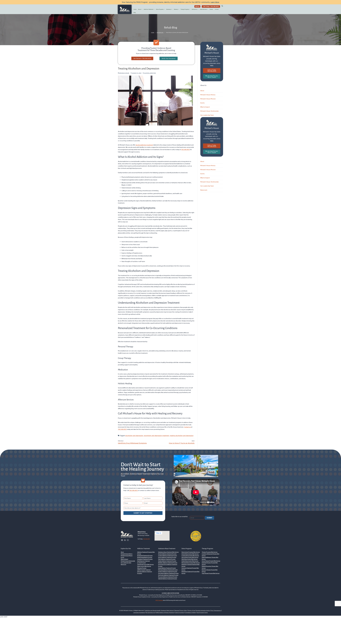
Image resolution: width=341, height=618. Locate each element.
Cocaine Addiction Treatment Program (167, 555)
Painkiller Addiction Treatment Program (167, 562)
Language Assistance (139, 612)
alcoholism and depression (134, 435)
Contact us (187, 427)
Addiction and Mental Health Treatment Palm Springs (159, 610)
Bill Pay (197, 6)
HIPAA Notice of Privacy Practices (165, 612)
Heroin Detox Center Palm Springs (190, 557)
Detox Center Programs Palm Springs (191, 552)
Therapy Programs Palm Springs (209, 552)
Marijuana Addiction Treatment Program (168, 570)
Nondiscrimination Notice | (203, 610)
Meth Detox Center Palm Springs (189, 559)
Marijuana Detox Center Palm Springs (191, 562)
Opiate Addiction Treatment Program (167, 561)
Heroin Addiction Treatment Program (167, 557)
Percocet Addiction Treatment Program (167, 577)
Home (152, 32)
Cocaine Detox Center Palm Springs (190, 555)
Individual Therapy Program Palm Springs (210, 563)
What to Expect (205, 107)
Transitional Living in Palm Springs (145, 564)
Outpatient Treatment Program (145, 559)
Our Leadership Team (207, 115)
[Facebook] (122, 540)
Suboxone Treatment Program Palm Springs (190, 569)
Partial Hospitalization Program (144, 557)
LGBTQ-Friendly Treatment (144, 570)
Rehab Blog (160, 32)
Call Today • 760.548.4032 (211, 6)
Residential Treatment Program (145, 555)
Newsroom (203, 190)
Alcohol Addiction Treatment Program (167, 554)
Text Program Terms (202, 612)
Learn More (215, 2)
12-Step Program (141, 562)
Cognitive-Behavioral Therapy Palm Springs (210, 554)
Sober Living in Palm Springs (144, 566)
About (202, 90)
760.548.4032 (185, 149)
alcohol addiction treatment (144, 145)
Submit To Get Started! (143, 513)
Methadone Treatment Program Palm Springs (190, 572)
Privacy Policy (183, 610)
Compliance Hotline (190, 612)
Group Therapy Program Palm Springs (211, 561)
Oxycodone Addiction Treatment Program (168, 573)
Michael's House (124, 73)
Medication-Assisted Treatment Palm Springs (191, 565)
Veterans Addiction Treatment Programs (144, 572)
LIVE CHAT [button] (3, 617)
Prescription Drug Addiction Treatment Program (167, 565)
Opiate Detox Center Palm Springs (190, 561)
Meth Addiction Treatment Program (166, 559)
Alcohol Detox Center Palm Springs (190, 554)
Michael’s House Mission (208, 99)
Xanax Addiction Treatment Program (167, 568)
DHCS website (159, 600)
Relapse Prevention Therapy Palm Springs (210, 567)
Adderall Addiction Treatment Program (167, 578)
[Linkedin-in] (125, 540)
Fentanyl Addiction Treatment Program (167, 571)
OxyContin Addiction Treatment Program (168, 575)
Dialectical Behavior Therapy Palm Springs (210, 558)
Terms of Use (191, 610)
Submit (209, 518)
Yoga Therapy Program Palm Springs (210, 573)
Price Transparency (216, 610)
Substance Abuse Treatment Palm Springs (168, 552)
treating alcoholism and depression (181, 435)
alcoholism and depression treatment (156, 435)
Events (202, 103)
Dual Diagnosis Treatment (143, 561)
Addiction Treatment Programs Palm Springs (146, 553)
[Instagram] (128, 540)
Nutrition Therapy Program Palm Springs (210, 570)
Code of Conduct (179, 612)
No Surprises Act (150, 612)
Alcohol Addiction (150, 73)
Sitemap (176, 610)
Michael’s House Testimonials (209, 111)
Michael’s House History (207, 95)
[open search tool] (222, 6)
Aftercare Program (141, 568)
